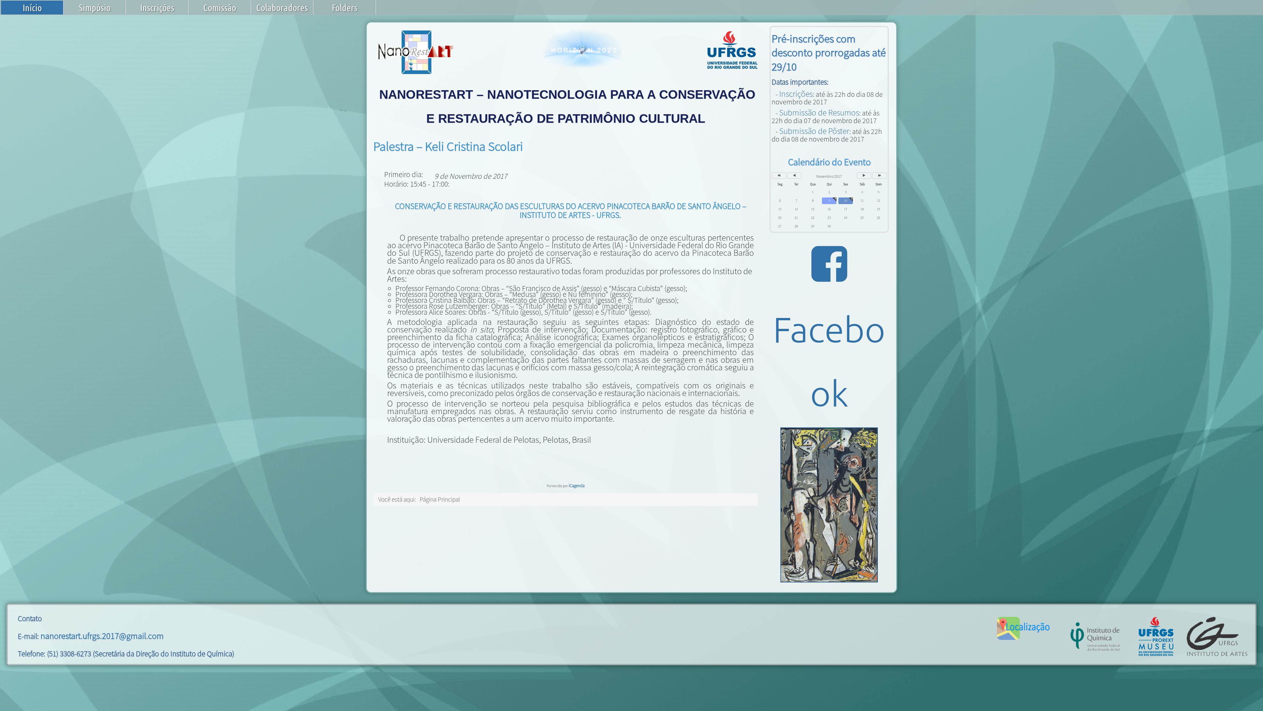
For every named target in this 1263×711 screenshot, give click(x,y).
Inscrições (157, 7)
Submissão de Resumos (819, 112)
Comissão (219, 7)
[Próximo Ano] (879, 175)
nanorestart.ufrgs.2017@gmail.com (102, 635)
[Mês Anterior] (794, 175)
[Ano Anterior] (779, 175)
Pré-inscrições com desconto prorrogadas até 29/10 (829, 52)
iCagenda (576, 485)
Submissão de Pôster (814, 131)
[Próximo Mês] (864, 175)
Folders (345, 7)
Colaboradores (282, 7)
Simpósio (95, 7)
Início (32, 7)
